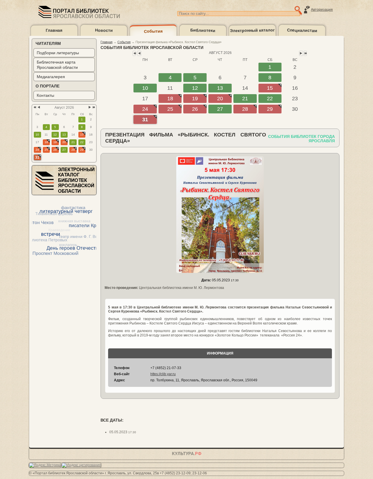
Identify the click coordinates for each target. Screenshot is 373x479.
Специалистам (302, 30)
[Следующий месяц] (90, 107)
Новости (104, 30)
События (153, 31)
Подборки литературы (58, 52)
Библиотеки (202, 30)
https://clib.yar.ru (163, 374)
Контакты (45, 95)
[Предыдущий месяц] (39, 107)
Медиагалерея (51, 76)
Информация (220, 353)
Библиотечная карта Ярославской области (57, 65)
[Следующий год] (93, 107)
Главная (54, 30)
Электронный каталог (252, 30)
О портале (47, 86)
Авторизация (322, 10)
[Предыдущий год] (34, 107)
